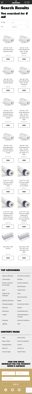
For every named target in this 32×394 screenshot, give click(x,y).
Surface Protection (22, 283)
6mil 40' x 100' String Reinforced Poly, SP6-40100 (8, 81)
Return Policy (6, 341)
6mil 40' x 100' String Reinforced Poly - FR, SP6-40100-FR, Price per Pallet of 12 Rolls (24, 150)
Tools (18, 293)
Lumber (4, 314)
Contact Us (20, 348)
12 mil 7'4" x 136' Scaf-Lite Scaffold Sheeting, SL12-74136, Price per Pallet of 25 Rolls (8, 215)
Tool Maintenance (22, 311)
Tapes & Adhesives (7, 276)
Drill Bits (19, 279)
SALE (18, 324)
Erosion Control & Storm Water (7, 284)
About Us (5, 348)
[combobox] (20, 22)
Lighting (4, 324)
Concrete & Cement (23, 304)
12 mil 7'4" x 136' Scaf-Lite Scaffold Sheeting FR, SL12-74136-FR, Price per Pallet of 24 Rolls (24, 216)
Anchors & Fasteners (23, 320)
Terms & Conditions (23, 341)
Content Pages (10, 332)
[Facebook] (5, 389)
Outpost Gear (21, 290)
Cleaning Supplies (7, 304)
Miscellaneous (21, 286)
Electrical (5, 307)
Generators (5, 311)
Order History (21, 352)
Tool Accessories (22, 297)
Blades (19, 300)
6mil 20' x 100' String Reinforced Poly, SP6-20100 (8, 49)
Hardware (5, 320)
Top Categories (10, 270)
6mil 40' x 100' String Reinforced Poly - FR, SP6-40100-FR (24, 81)
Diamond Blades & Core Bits (22, 316)
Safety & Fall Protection (6, 294)
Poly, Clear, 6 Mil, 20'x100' (8, 247)
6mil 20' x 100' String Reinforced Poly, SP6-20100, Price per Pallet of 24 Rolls (8, 114)
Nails (3, 290)
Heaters (19, 307)
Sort (2, 26)
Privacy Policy (21, 337)
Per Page (3, 22)
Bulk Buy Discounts (8, 300)
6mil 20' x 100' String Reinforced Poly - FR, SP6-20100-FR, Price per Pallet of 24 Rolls (24, 115)
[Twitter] (12, 389)
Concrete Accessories (23, 276)
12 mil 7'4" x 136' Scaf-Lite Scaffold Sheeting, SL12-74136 (8, 183)
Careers (19, 344)
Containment (6, 279)
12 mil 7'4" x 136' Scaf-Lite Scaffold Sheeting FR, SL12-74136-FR (24, 183)
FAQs (3, 337)
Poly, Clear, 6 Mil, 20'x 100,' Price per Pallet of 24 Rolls (24, 249)
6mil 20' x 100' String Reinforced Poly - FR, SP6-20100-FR (24, 50)
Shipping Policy (6, 344)
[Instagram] (19, 389)
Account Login (6, 352)
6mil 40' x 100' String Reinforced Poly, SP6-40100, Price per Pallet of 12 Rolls (8, 149)
